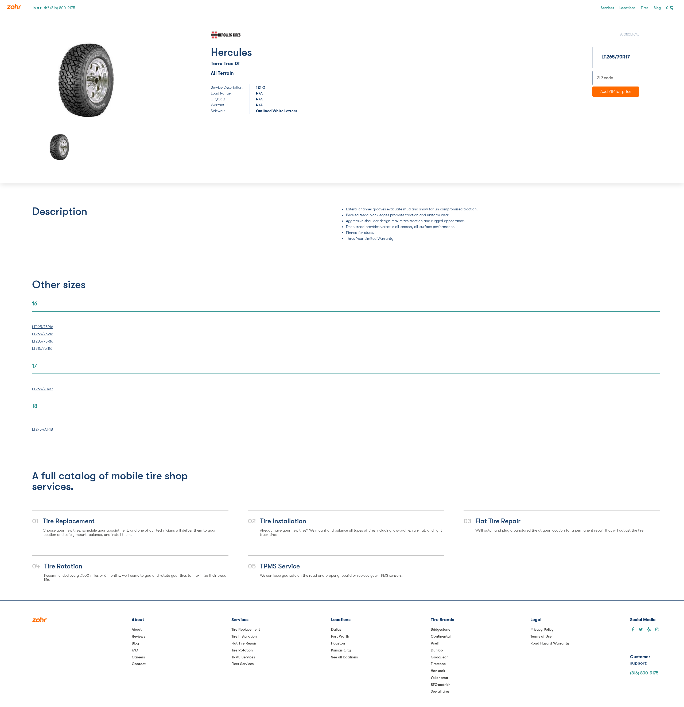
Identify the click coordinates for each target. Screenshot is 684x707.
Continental (440, 636)
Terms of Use (540, 636)
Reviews (138, 636)
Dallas (336, 629)
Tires (644, 8)
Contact (139, 664)
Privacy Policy (542, 629)
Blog (657, 8)
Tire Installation (244, 636)
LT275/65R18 (42, 429)
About (137, 629)
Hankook (438, 671)
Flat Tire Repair (243, 643)
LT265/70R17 (42, 389)
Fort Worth (340, 636)
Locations (627, 8)
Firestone (438, 664)
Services (607, 8)
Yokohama (439, 677)
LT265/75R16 (42, 334)
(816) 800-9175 (644, 673)
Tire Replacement (245, 629)
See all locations (344, 657)
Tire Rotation (242, 650)
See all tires (440, 691)
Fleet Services (242, 664)
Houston (338, 643)
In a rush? (54, 8)
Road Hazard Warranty (549, 643)
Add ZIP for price (615, 91)
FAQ (135, 650)
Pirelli (435, 643)
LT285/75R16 (42, 341)
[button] (52, 79)
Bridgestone (440, 629)
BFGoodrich (440, 684)
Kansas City (341, 650)
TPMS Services (243, 657)
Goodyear (439, 657)
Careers (138, 657)
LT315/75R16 (42, 348)
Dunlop (437, 650)
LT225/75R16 (42, 327)
